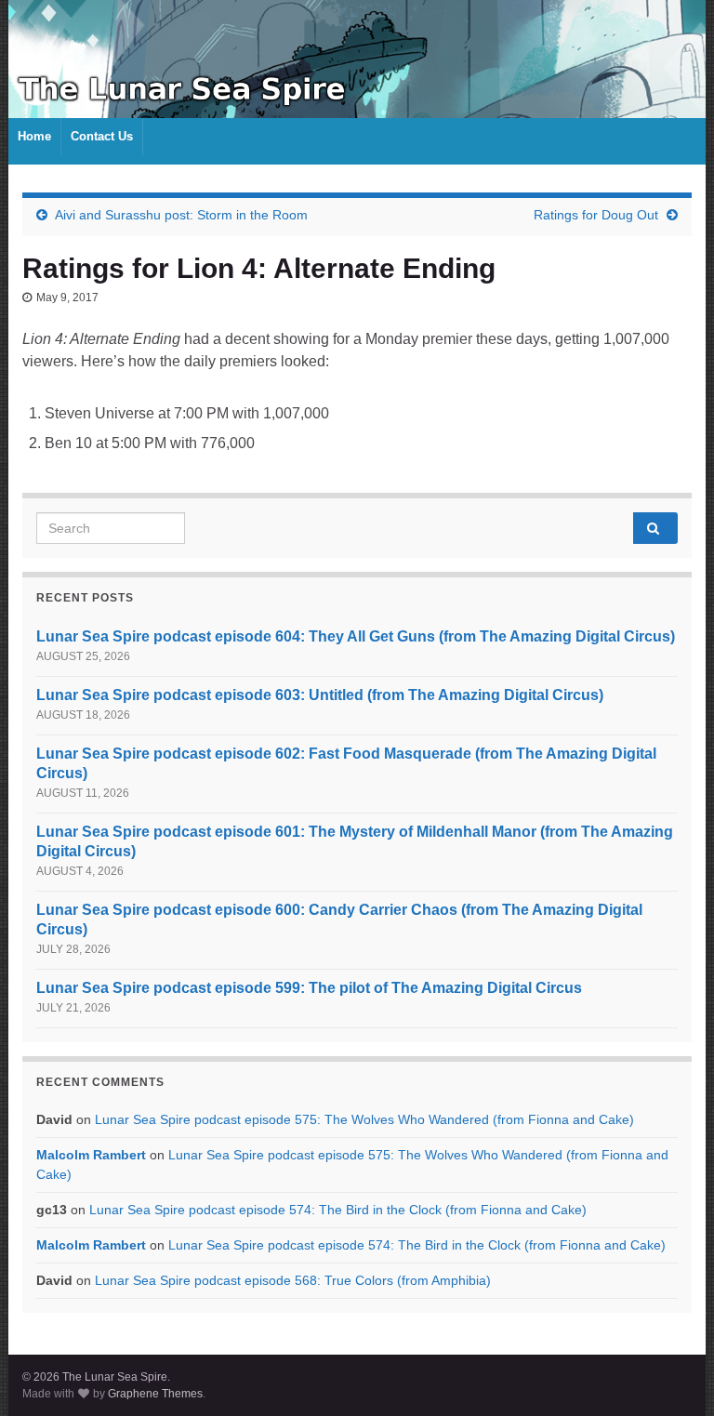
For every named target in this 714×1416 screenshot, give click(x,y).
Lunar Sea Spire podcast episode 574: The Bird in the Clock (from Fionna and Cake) (338, 1209)
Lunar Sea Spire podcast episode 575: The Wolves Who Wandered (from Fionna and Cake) (364, 1119)
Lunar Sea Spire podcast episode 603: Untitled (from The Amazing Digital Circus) (319, 695)
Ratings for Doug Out (596, 214)
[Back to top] (672, 1374)
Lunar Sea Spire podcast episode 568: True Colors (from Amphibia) (293, 1280)
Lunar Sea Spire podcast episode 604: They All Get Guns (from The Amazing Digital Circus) (355, 636)
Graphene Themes (155, 1393)
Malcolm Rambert (91, 1154)
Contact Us (102, 136)
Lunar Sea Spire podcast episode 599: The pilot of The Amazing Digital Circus (309, 988)
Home (34, 136)
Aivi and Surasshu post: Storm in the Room (181, 214)
